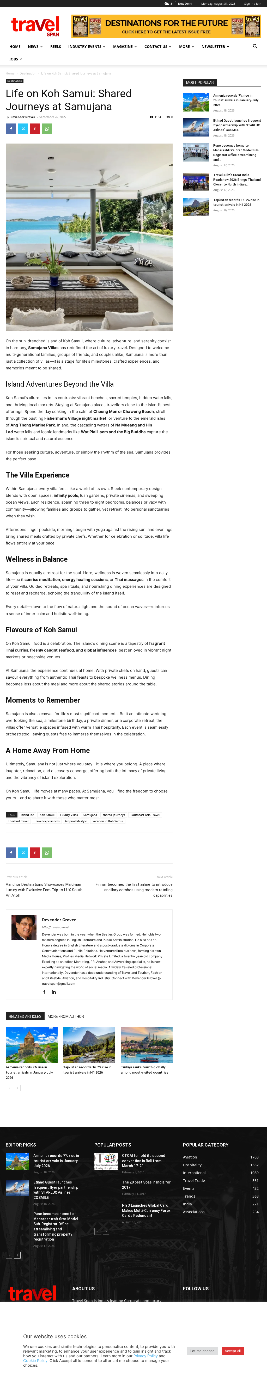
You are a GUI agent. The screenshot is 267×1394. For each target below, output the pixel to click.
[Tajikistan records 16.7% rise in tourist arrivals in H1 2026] (89, 1045)
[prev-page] (9, 1088)
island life (27, 815)
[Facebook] (11, 128)
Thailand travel (18, 821)
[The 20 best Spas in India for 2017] (106, 1188)
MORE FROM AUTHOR (66, 1016)
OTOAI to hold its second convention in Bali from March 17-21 (143, 1161)
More (184, 46)
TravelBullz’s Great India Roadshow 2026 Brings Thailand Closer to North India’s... (237, 179)
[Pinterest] (35, 128)
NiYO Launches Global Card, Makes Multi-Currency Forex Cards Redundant (146, 1210)
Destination (28, 73)
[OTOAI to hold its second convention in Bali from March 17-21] (106, 1161)
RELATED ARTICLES (25, 1016)
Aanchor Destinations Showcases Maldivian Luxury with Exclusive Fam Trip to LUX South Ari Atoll (44, 890)
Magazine (123, 46)
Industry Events (84, 46)
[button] (255, 47)
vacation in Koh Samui (108, 821)
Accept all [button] (233, 1351)
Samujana (90, 815)
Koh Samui (47, 815)
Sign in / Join (252, 3)
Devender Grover (22, 117)
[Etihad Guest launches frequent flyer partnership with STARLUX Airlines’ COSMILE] (196, 127)
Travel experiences (46, 821)
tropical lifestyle (76, 821)
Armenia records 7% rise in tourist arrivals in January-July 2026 (29, 1072)
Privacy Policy (146, 1356)
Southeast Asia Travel (145, 815)
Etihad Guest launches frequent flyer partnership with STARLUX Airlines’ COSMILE (237, 125)
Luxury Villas (69, 815)
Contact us (155, 46)
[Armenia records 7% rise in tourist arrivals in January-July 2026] (32, 1045)
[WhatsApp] (47, 128)
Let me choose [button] (202, 1351)
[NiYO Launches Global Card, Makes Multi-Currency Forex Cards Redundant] (106, 1211)
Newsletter (213, 46)
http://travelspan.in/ (55, 927)
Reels (55, 46)
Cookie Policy (35, 1360)
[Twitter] (23, 128)
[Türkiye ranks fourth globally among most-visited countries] (147, 1045)
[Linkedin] (55, 992)
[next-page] (17, 1088)
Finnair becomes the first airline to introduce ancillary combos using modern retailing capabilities (134, 890)
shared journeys (114, 815)
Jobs (13, 59)
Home (15, 46)
